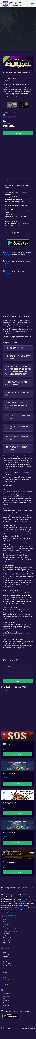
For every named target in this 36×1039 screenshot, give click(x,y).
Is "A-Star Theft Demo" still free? (16, 448)
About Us (6, 919)
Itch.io (6, 866)
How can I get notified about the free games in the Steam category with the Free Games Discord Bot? (18, 370)
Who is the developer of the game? (16, 438)
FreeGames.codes (10, 916)
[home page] (6, 1028)
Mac (4, 975)
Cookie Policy (7, 940)
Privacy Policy (7, 942)
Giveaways (6, 933)
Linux (4, 982)
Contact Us (6, 922)
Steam (15, 76)
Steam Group (7, 994)
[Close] (1, 3)
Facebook (6, 1003)
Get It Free (18, 133)
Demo (13, 117)
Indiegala (5, 956)
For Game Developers (9, 929)
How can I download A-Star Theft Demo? (17, 357)
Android (5, 984)
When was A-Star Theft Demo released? (18, 417)
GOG (4, 970)
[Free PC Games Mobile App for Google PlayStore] (18, 243)
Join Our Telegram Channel (21, 261)
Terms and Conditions (9, 938)
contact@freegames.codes (10, 912)
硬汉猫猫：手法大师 (9, 803)
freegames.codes (6, 910)
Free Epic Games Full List (10, 931)
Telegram (6, 1000)
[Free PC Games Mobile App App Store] (15, 1011)
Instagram (6, 1005)
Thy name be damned (10, 862)
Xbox (4, 977)
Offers (5, 935)
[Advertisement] (18, 34)
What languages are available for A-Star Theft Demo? (17, 405)
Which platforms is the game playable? (16, 383)
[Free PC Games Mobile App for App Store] (18, 232)
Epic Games (6, 954)
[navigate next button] (32, 105)
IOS (4, 968)
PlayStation (6, 979)
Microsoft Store (7, 963)
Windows (12, 80)
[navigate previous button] (4, 105)
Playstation (6, 959)
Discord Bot (6, 924)
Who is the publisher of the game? (16, 427)
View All (5, 691)
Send (18, 681)
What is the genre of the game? (17, 393)
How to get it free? (15, 348)
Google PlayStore (8, 966)
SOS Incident (7, 744)
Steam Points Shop (9, 773)
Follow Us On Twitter (19, 271)
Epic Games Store (17, 907)
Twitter (5, 998)
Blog (4, 926)
